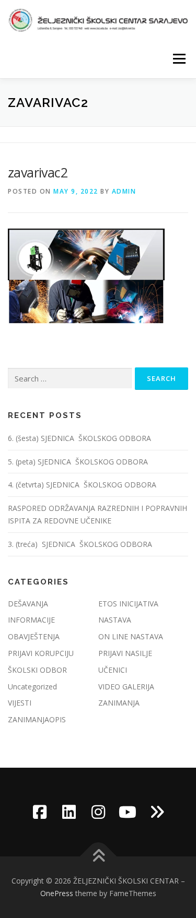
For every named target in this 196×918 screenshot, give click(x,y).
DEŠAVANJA (28, 604)
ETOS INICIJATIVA (128, 604)
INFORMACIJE (31, 620)
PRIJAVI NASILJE (125, 653)
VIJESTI (19, 703)
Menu (178, 58)
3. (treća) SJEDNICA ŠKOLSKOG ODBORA (80, 544)
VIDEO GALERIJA (126, 687)
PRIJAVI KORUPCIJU (41, 653)
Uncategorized (32, 687)
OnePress (56, 893)
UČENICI (112, 670)
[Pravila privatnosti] (157, 812)
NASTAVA (114, 620)
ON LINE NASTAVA (130, 636)
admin (124, 191)
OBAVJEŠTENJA (34, 636)
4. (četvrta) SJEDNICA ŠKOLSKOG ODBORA (83, 485)
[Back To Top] (98, 856)
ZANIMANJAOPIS (37, 719)
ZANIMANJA (119, 703)
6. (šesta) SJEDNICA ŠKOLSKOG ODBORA (80, 438)
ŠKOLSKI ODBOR (37, 670)
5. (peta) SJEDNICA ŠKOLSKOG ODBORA (79, 462)
